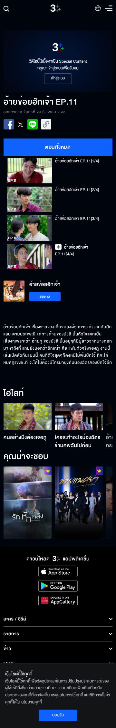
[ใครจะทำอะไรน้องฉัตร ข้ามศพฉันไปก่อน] (79, 416)
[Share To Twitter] (20, 124)
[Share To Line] (32, 124)
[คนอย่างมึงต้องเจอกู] (28, 416)
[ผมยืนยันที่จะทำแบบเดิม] (79, 503)
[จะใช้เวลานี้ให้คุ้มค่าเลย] (28, 503)
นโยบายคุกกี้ (31, 702)
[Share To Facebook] (9, 124)
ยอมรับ (58, 715)
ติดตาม (45, 296)
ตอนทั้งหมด (58, 147)
